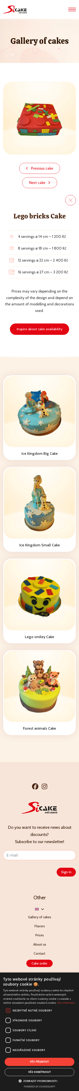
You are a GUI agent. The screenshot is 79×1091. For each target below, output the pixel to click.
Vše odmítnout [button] (39, 1072)
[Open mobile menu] (72, 9)
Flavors (39, 926)
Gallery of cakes (39, 917)
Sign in (66, 872)
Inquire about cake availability (40, 329)
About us (39, 944)
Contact (39, 953)
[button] (39, 1081)
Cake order (39, 963)
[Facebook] (35, 786)
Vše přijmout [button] (39, 1061)
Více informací (66, 1003)
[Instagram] (44, 786)
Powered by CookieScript (39, 1086)
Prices (39, 935)
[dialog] (39, 1032)
